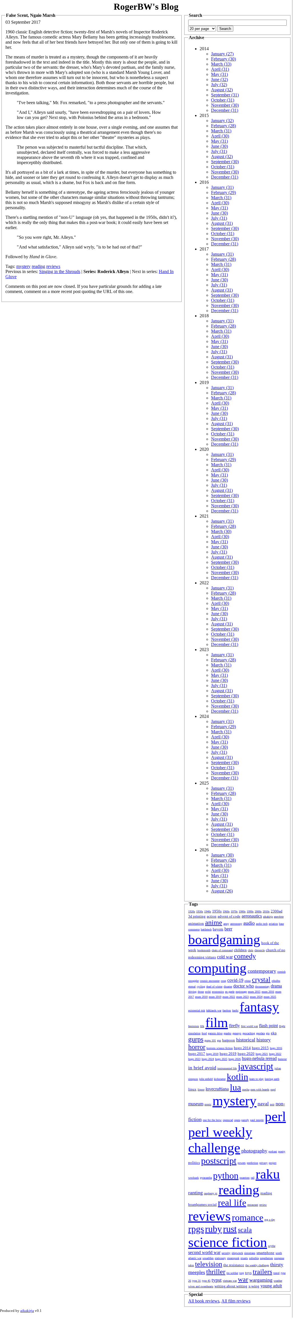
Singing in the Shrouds (59, 271)
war (243, 1279)
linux (192, 1089)
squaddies (208, 1258)
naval (263, 1103)
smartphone (265, 1253)
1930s (199, 911)
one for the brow (212, 1120)
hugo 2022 (275, 1053)
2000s (258, 911)
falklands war (213, 1010)
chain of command (222, 950)
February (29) (223, 192)
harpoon (228, 1040)
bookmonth (203, 950)
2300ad (276, 911)
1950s (217, 911)
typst (217, 1280)
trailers (262, 1271)
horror (196, 1047)
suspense (279, 1258)
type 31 (196, 1280)
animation (196, 923)
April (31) (220, 69)
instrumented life (227, 1068)
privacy (263, 1162)
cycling (201, 986)
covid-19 (235, 980)
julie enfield (206, 1079)
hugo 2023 (194, 1059)
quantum (245, 1177)
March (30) (221, 531)
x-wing (253, 1286)
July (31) (219, 151)
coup (223, 980)
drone (201, 991)
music (207, 1104)
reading (38, 266)
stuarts (244, 1258)
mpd (273, 1089)
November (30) (225, 105)
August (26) (222, 890)
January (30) (222, 855)
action (211, 916)
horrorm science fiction (219, 1048)
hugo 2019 (228, 1053)
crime (247, 980)
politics (194, 1162)
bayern (218, 929)
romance (247, 1217)
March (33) (221, 64)
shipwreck (237, 1253)
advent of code (229, 916)
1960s (226, 911)
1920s (191, 911)
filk (202, 1026)
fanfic (235, 1010)
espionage (241, 991)
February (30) (223, 58)
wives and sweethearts (200, 1286)
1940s (207, 911)
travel (276, 1273)
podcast (272, 1151)
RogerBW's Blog (146, 6)
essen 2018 (201, 996)
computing (217, 968)
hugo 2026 (234, 1059)
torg (241, 1273)
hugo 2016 (276, 1048)
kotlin (237, 1077)
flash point (268, 1025)
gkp (274, 1033)
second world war (204, 1252)
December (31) (224, 110)
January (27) (222, 53)
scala (245, 1229)
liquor (201, 1089)
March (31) (221, 130)
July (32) (219, 84)
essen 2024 (256, 996)
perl (275, 1116)
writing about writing (230, 1286)
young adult (271, 1285)
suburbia (254, 1258)
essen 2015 (254, 991)
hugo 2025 (221, 1059)
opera (237, 1120)
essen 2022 (228, 996)
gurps (195, 1039)
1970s (234, 911)
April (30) (220, 136)
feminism (193, 1026)
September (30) (225, 161)
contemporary (262, 971)
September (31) (225, 94)
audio (249, 923)
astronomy (236, 923)
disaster (228, 986)
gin (268, 1033)
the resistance (233, 1265)
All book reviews (203, 1300)
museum (195, 1103)
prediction (252, 1162)
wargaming (260, 1280)
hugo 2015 (260, 1048)
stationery (220, 1258)
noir (272, 1104)
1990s (250, 911)
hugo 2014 (242, 1048)
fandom (226, 1010)
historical (245, 1040)
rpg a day (269, 1219)
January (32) (222, 120)
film (216, 1022)
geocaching (248, 1033)
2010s (266, 911)
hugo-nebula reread (259, 1058)
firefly (234, 1025)
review (263, 1204)
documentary (262, 986)
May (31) (219, 74)
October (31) (222, 100)
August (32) (222, 89)
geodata (260, 1033)
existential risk (196, 1010)
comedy (245, 956)
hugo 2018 (212, 1053)
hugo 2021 (262, 1053)
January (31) (222, 187)
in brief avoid (202, 1068)
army (226, 923)
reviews (53, 266)
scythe (271, 1245)
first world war (249, 1026)
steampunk (233, 1258)
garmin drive (215, 1033)
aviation (273, 923)
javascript (255, 1066)
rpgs (196, 1229)
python (225, 1175)
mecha (245, 1089)
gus (219, 1040)
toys (248, 1273)
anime (213, 922)
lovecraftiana (217, 1088)
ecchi (208, 991)
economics (218, 991)
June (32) (219, 79)
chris (250, 950)
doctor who (243, 985)
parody (245, 1120)
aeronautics (252, 916)
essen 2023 (242, 996)
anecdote (279, 916)
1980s (242, 911)
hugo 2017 (196, 1053)
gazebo (227, 1033)
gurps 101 (210, 1040)
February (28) (223, 125)
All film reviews (235, 1300)
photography (254, 1151)
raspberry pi (210, 1193)
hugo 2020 (246, 1053)
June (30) (219, 146)
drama (276, 985)
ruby (213, 1229)
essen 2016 (268, 991)
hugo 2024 (208, 1059)
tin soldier (232, 1273)
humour (282, 1059)
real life (232, 1202)
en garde (229, 991)
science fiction (227, 1242)
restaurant (252, 1204)
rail (252, 1177)
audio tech (262, 923)
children (240, 950)
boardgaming (224, 939)
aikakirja (268, 916)
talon (191, 1265)
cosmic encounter (210, 980)
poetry (281, 1151)
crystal (261, 979)
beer (228, 928)
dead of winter (214, 986)
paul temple (257, 1120)
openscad (228, 1120)
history (263, 1040)
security (226, 1253)
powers (242, 1162)
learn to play (256, 1079)
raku (268, 1174)
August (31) (222, 223)
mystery (23, 266)
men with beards (259, 1089)
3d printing (197, 916)
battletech (206, 929)
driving (192, 991)
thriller (215, 1271)
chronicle (259, 950)
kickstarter (220, 1079)
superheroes (266, 1258)
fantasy (259, 1006)
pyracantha (206, 1177)
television (208, 1264)
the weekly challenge (257, 1265)
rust (230, 1229)
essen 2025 (270, 996)
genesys (236, 1033)
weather (278, 1280)
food (204, 1033)
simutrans (249, 1253)
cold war (225, 956)
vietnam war (230, 1280)
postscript (218, 1161)
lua (235, 1087)
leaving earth (272, 1079)
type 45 (206, 1280)
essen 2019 (215, 996)
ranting (195, 1192)
